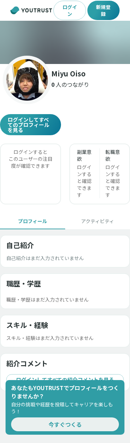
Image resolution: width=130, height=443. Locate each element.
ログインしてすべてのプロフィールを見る (28, 124)
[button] (65, 42)
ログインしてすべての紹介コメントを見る (65, 379)
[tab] (32, 221)
